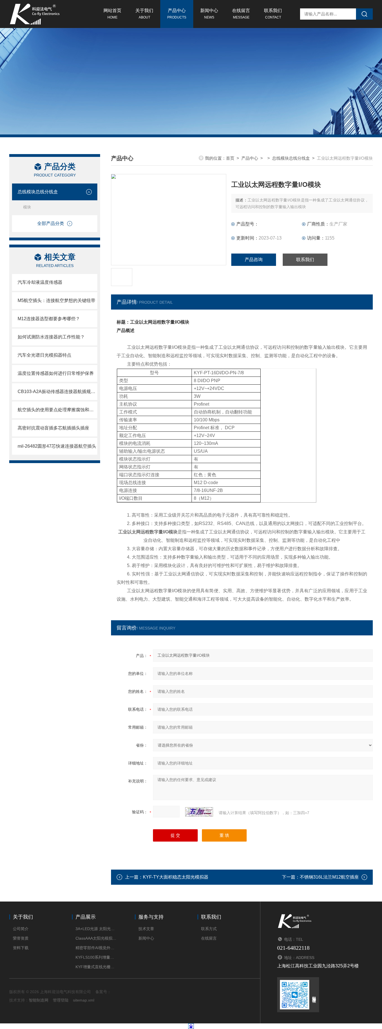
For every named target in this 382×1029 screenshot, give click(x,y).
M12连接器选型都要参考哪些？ (49, 318)
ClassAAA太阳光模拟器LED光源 (97, 938)
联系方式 (209, 928)
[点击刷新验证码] (199, 812)
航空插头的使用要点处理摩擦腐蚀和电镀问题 (57, 409)
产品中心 (176, 13)
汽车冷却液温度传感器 (40, 282)
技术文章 (146, 928)
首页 (230, 158)
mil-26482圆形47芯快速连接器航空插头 (57, 446)
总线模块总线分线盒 (38, 191)
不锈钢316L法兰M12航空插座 (329, 877)
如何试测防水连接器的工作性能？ (51, 337)
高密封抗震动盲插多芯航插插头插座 (53, 428)
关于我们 (144, 13)
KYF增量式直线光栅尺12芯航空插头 (97, 967)
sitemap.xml (83, 1000)
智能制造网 (38, 1000)
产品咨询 (254, 259)
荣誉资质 (21, 938)
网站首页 (112, 13)
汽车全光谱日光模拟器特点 (44, 355)
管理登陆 (61, 1000)
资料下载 (21, 948)
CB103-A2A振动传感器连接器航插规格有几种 (57, 391)
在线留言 (241, 13)
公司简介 (21, 928)
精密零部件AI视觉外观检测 (97, 948)
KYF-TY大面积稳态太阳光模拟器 (175, 877)
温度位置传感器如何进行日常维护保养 (56, 373)
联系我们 (273, 13)
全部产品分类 (50, 223)
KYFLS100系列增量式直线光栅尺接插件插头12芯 (97, 957)
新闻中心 (209, 13)
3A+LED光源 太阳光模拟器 (97, 928)
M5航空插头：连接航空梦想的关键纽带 (56, 300)
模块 (27, 207)
